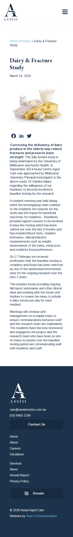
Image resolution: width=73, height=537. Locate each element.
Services (16, 463)
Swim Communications (41, 516)
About (14, 442)
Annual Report (19, 475)
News (26, 41)
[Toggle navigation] (65, 12)
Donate (38, 493)
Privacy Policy (19, 481)
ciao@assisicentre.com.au (28, 409)
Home (14, 41)
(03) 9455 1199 (20, 415)
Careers (15, 448)
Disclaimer (17, 454)
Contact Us (36, 424)
